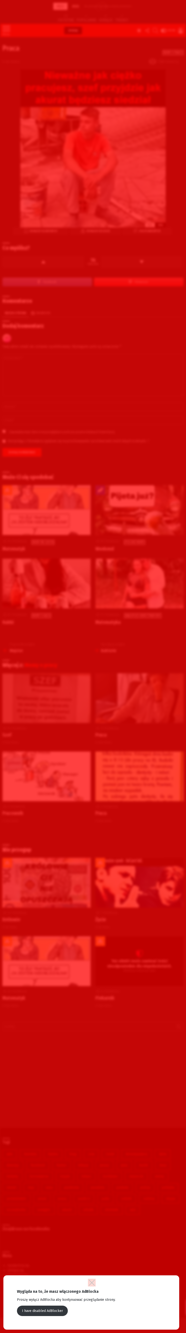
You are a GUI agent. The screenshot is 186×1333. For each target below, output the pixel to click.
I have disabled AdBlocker (42, 1311)
